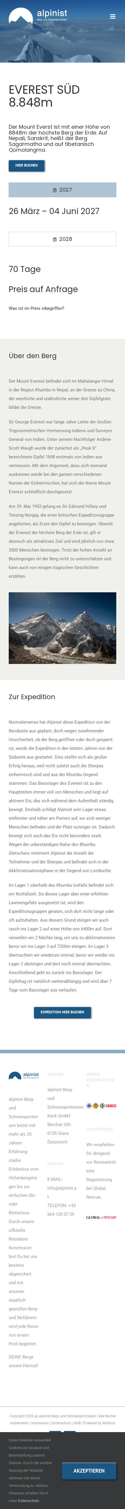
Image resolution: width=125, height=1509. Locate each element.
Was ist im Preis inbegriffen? (36, 308)
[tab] (62, 190)
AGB (77, 1423)
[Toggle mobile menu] (113, 16)
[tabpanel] (62, 216)
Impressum (40, 1423)
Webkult (108, 1423)
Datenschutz (61, 1423)
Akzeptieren (89, 1470)
